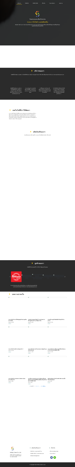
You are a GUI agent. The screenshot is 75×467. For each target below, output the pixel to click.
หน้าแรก (19, 3)
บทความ (61, 3)
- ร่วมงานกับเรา (52, 453)
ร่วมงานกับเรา (52, 3)
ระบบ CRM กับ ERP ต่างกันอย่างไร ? (15, 349)
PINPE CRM (35, 3)
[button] (10, 276)
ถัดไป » (44, 386)
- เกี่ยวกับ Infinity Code (53, 451)
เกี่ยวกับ (43, 3)
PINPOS (27, 3)
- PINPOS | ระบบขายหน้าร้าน (36, 451)
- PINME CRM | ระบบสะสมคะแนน (37, 453)
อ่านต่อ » (9, 323)
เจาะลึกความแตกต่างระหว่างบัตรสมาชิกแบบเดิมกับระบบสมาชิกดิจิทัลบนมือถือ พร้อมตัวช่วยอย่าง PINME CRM (37, 379)
